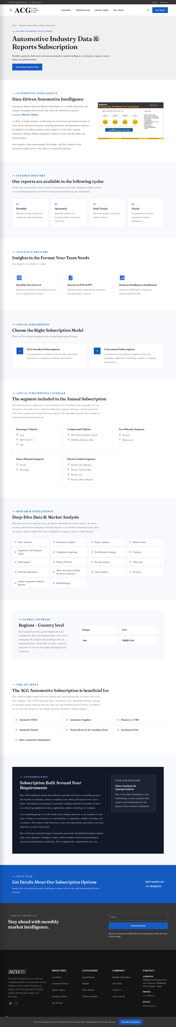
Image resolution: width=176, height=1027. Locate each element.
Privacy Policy (153, 933)
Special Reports (88, 977)
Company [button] (118, 970)
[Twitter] (16, 1003)
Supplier (154, 2)
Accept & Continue (131, 1022)
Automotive (66, 9)
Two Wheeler (57, 1002)
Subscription (164, 2)
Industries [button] (59, 970)
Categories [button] (90, 970)
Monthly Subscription (121, 977)
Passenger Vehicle (59, 996)
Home (14, 25)
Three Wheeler (88, 989)
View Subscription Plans (27, 67)
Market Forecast (83, 9)
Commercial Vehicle (60, 983)
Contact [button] (149, 970)
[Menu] (10, 10)
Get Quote (160, 10)
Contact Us (117, 989)
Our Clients (118, 9)
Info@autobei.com (154, 881)
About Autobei (118, 996)
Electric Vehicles (30, 114)
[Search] (148, 10)
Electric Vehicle (101, 9)
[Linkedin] (10, 1003)
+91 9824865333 (153, 886)
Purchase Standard (89, 996)
